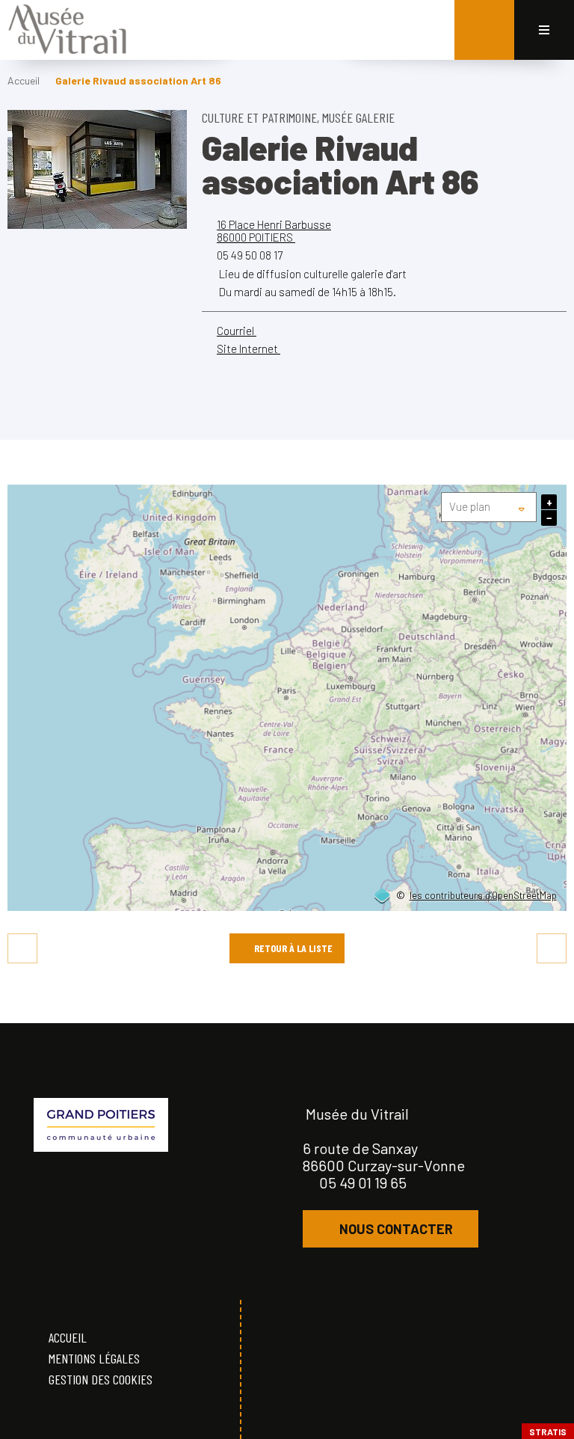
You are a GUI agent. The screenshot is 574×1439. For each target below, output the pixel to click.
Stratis (548, 1431)
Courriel (236, 330)
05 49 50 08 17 (250, 255)
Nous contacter (396, 1229)
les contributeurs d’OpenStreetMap (483, 896)
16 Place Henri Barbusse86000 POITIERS (274, 231)
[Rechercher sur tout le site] (484, 30)
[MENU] (544, 30)
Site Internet (248, 348)
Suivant (552, 948)
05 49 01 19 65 (363, 1182)
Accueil (23, 80)
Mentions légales (94, 1358)
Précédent (22, 948)
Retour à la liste (293, 948)
